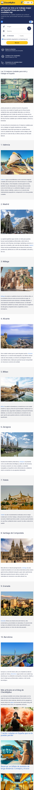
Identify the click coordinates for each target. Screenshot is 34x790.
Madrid (31, 245)
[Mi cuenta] (21, 2)
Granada (3, 621)
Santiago (24, 568)
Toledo (2, 514)
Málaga (3, 296)
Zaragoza (21, 461)
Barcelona (13, 674)
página (12, 702)
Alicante (30, 353)
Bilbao (2, 406)
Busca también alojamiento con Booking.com (15, 39)
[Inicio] (10, 2)
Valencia (3, 179)
